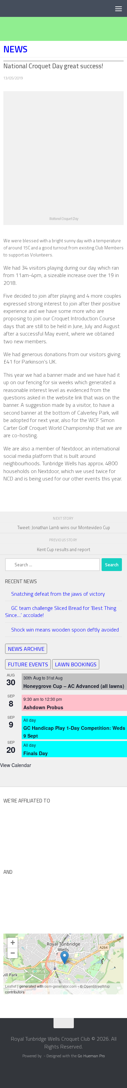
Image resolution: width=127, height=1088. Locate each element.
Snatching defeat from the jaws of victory (58, 594)
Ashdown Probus (43, 707)
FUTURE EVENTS (28, 664)
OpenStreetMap (97, 986)
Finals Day (35, 753)
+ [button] (12, 942)
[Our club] (64, 958)
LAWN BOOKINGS (76, 664)
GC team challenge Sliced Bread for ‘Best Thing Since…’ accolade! (60, 611)
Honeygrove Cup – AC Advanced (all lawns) (73, 686)
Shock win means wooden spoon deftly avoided (65, 629)
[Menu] (118, 8)
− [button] (12, 953)
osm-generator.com (60, 986)
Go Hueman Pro (91, 1056)
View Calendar (15, 765)
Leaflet (10, 986)
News (15, 49)
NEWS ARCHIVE (26, 649)
